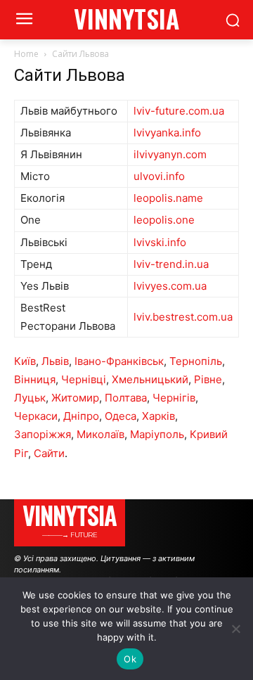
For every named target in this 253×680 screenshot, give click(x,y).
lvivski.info (160, 242)
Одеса (120, 416)
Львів (55, 361)
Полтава (126, 397)
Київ (25, 361)
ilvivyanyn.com (170, 154)
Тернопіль (195, 361)
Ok (130, 659)
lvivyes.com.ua (170, 286)
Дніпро (81, 416)
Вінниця (35, 379)
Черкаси (36, 416)
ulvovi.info (159, 176)
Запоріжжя (42, 434)
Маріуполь (157, 434)
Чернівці (83, 379)
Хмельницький (150, 379)
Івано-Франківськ (119, 361)
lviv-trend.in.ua (171, 264)
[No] (235, 629)
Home (26, 54)
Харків (158, 416)
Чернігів (174, 397)
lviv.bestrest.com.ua (183, 316)
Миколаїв (100, 434)
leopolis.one (164, 219)
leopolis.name (168, 198)
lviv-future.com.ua (179, 110)
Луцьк (30, 397)
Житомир (75, 397)
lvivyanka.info (167, 132)
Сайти (49, 453)
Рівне (208, 379)
